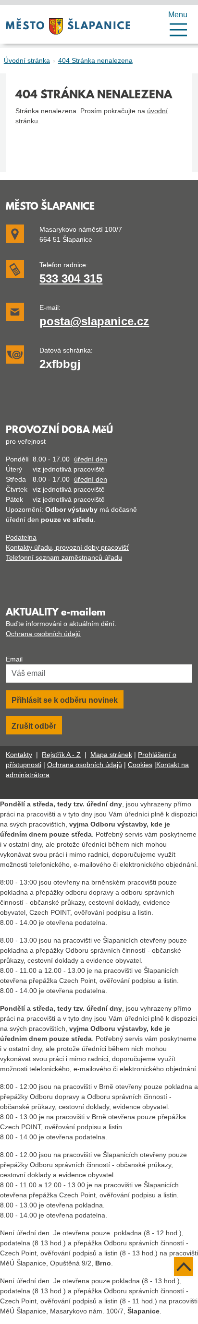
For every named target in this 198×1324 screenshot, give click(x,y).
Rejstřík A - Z (61, 754)
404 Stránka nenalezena (95, 60)
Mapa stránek (111, 754)
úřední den (90, 459)
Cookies (140, 764)
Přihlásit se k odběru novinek (65, 700)
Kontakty (19, 754)
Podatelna (21, 537)
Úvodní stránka (27, 60)
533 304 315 (70, 278)
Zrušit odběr (34, 726)
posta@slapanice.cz (94, 321)
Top (183, 1266)
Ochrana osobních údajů (43, 634)
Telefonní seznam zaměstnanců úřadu (64, 557)
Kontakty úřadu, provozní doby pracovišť (67, 547)
